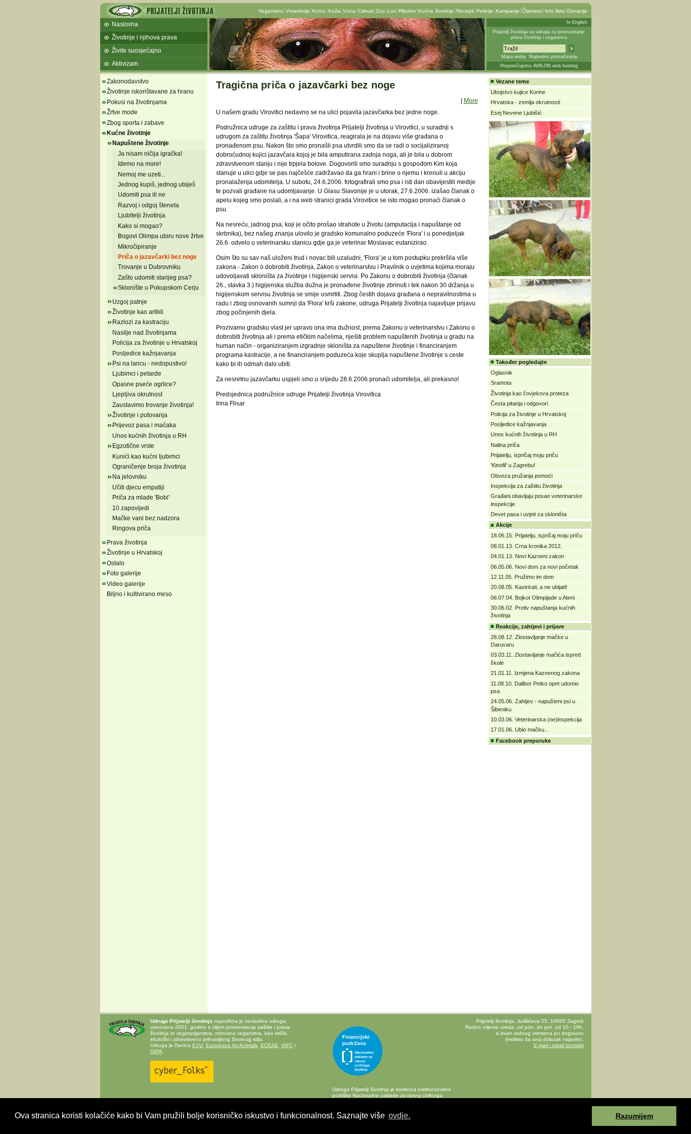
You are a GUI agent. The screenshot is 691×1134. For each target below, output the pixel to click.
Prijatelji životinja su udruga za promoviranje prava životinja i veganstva (539, 34)
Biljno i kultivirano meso (139, 594)
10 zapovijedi (130, 508)
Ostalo (115, 563)
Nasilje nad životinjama (144, 332)
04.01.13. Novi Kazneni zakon (527, 556)
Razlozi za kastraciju (140, 322)
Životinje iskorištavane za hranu (150, 91)
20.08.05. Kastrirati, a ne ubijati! (529, 587)
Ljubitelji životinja (141, 215)
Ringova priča (131, 528)
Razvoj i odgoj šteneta (148, 205)
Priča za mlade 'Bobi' (140, 497)
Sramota (501, 383)
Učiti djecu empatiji (138, 487)
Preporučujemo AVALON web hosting (539, 65)
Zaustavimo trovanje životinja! (153, 405)
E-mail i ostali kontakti (559, 1045)
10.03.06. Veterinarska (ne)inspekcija (536, 719)
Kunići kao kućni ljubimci (146, 456)
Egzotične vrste (133, 445)
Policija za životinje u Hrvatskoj (154, 342)
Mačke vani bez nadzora (146, 518)
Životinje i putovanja (139, 415)
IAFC (287, 1045)
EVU (197, 1045)
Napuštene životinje (140, 143)
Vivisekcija (298, 11)
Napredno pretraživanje (553, 56)
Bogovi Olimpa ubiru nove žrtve (161, 236)
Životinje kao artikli (137, 311)
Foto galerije (124, 573)
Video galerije (126, 583)
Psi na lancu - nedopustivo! (149, 363)
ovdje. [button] (399, 1115)
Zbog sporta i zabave (135, 122)
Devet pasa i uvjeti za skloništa (529, 514)
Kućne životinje (436, 11)
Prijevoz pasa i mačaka (144, 425)
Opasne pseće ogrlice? (144, 384)
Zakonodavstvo (128, 81)
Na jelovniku (129, 476)
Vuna (349, 11)
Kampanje (508, 11)
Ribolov (407, 11)
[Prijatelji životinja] (160, 14)
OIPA (156, 1051)
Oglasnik (501, 373)
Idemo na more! (139, 163)
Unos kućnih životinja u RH (149, 435)
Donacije (577, 11)
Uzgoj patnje (129, 301)
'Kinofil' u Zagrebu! (513, 465)
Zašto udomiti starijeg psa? (155, 277)
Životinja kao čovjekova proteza (530, 393)
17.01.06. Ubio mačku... (520, 730)
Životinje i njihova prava (144, 37)
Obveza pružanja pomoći (521, 476)
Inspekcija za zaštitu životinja (526, 486)
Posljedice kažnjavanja (144, 353)
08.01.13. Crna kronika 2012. (526, 546)
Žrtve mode (122, 112)
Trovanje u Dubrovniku (149, 266)
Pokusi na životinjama (137, 102)
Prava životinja (127, 542)
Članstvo (532, 11)
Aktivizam (125, 63)
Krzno (319, 11)
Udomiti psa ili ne (141, 194)
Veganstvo (270, 11)
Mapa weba (513, 56)
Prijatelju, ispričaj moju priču (524, 455)
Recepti (465, 11)
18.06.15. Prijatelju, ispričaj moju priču (536, 535)
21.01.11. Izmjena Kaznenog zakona (535, 673)
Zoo (380, 11)
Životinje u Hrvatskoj (134, 552)
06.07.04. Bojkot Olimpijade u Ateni (533, 598)
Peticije (485, 11)
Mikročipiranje (137, 246)
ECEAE (269, 1045)
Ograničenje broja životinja (149, 466)
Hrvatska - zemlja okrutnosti (525, 102)
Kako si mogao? (140, 226)
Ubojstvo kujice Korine (518, 92)
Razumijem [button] (634, 1116)
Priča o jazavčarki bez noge (157, 256)
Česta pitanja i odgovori (519, 403)
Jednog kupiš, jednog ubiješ (156, 184)
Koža (334, 11)
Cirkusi (365, 11)
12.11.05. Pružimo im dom (522, 577)
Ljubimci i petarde (136, 373)
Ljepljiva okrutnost (137, 394)
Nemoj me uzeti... (141, 174)
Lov (391, 11)
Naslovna (125, 24)
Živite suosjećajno (136, 50)
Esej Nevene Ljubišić (516, 113)
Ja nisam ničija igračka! (150, 153)
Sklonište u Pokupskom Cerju (158, 287)
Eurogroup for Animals (231, 1045)
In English (577, 22)
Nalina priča (505, 445)
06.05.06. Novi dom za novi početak (535, 567)
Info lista (555, 11)
